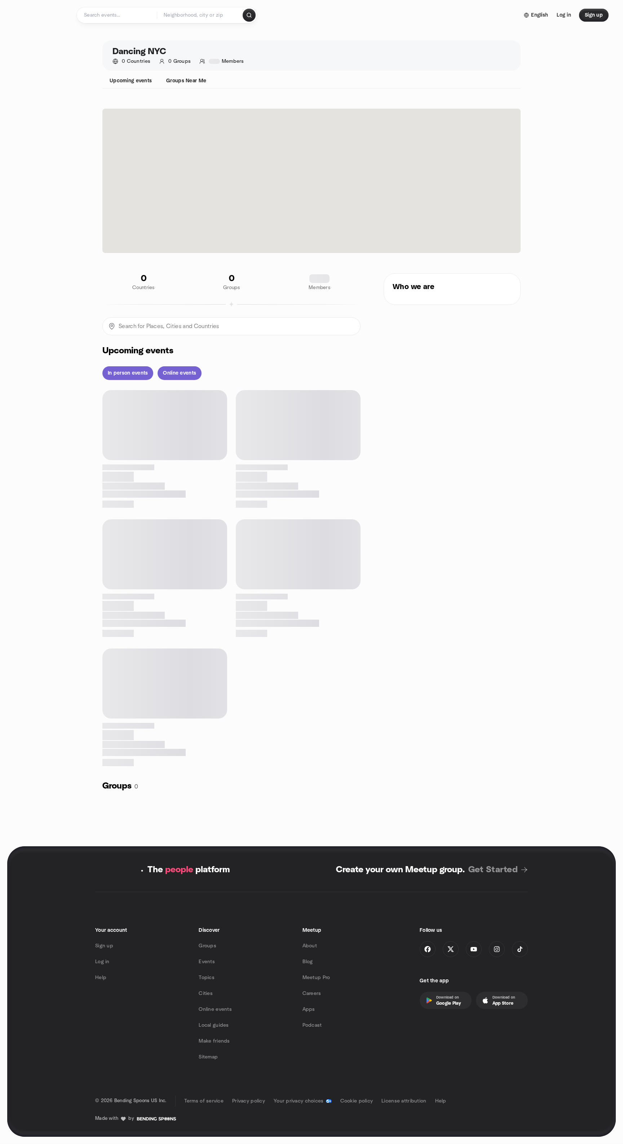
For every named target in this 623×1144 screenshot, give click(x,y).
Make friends (214, 1041)
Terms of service (204, 1101)
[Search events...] (249, 15)
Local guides (214, 1025)
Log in (102, 961)
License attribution (403, 1101)
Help (100, 977)
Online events (215, 1009)
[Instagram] (497, 949)
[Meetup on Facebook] (428, 949)
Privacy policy (248, 1101)
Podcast (312, 1025)
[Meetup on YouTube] (474, 949)
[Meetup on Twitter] (451, 949)
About (309, 945)
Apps (308, 1009)
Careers (311, 993)
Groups (207, 945)
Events (207, 961)
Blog (307, 961)
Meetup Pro (316, 977)
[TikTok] (520, 949)
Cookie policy (356, 1101)
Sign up (104, 945)
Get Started (493, 869)
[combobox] (200, 15)
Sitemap (208, 1057)
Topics (207, 977)
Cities (206, 993)
